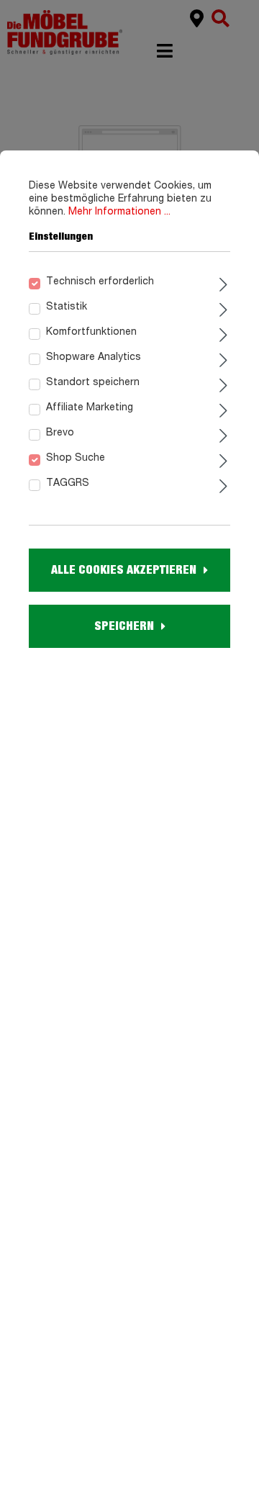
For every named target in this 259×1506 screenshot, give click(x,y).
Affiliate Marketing (89, 407)
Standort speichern (93, 382)
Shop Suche (75, 458)
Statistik (66, 307)
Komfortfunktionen (91, 332)
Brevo (60, 433)
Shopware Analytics (93, 357)
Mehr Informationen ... (119, 212)
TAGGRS (67, 483)
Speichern (124, 626)
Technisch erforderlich (100, 281)
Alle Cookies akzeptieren (123, 570)
